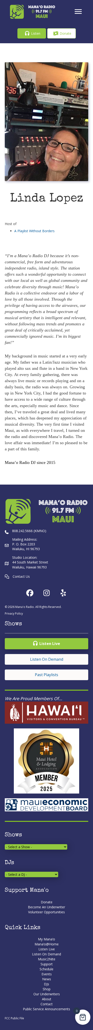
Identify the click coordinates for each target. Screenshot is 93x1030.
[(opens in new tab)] (46, 712)
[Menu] (78, 12)
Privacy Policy (14, 613)
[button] (31, 33)
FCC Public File (14, 1018)
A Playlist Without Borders (34, 231)
